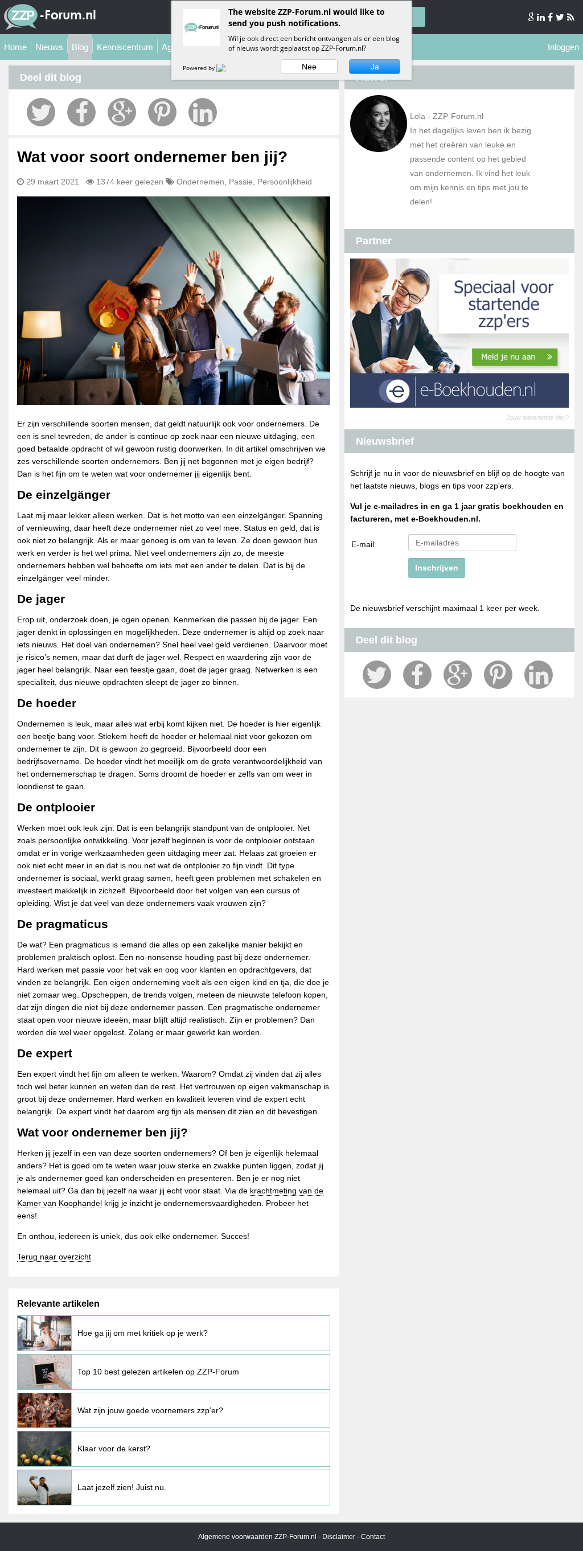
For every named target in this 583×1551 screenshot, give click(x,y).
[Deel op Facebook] (81, 112)
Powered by (199, 68)
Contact (373, 1537)
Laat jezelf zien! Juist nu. (121, 1487)
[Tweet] (41, 112)
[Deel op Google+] (122, 112)
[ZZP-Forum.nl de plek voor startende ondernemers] (50, 28)
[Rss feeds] (570, 17)
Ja (375, 66)
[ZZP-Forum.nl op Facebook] (551, 17)
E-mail (362, 544)
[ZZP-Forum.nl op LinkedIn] (542, 17)
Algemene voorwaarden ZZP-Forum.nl (257, 1537)
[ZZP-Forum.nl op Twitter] (561, 17)
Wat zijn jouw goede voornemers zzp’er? (150, 1410)
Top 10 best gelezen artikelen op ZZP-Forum (158, 1371)
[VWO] (227, 68)
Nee (309, 66)
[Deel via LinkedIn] (202, 112)
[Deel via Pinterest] (162, 112)
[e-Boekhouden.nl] (459, 404)
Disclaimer (338, 1537)
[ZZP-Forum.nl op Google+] (532, 17)
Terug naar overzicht (54, 1256)
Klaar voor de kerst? (113, 1448)
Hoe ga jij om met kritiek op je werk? (142, 1332)
